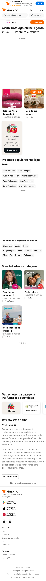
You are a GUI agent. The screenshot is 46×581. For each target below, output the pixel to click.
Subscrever (38, 22)
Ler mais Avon (10, 476)
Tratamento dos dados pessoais (23, 577)
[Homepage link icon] (11, 483)
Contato (5, 534)
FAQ (3, 531)
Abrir (40, 3)
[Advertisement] (23, 62)
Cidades (5, 541)
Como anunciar (8, 554)
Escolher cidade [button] (38, 15)
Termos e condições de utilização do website (23, 574)
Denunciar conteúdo (10, 538)
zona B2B (6, 558)
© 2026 (23, 567)
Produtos (6, 544)
